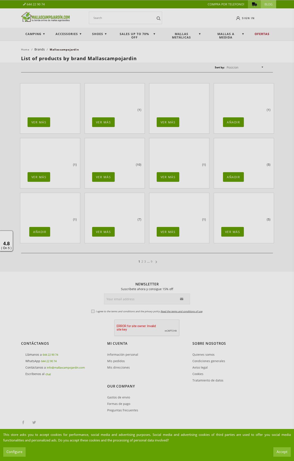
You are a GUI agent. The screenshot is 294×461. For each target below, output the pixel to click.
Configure (14, 451)
